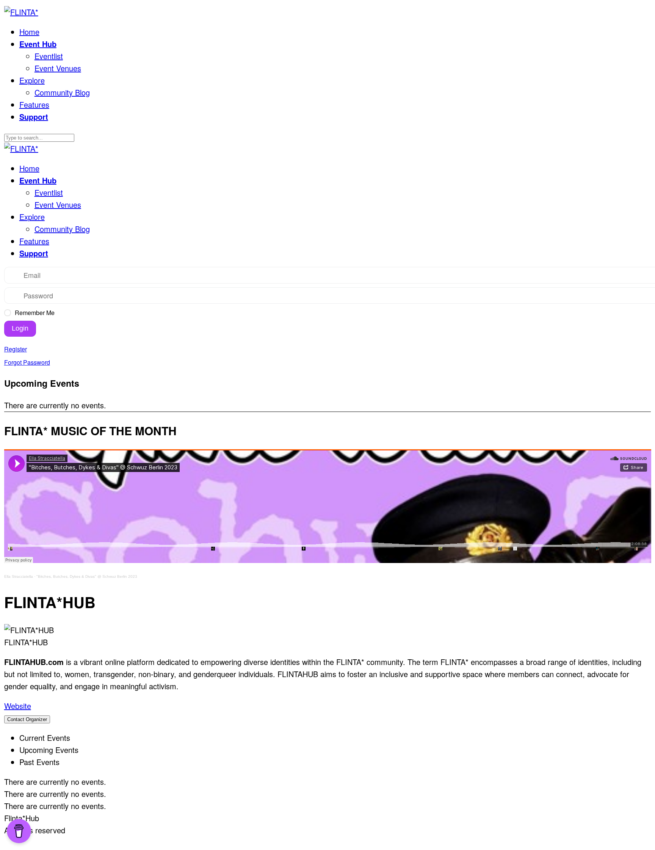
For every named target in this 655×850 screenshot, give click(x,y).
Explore (32, 80)
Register (15, 349)
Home (29, 31)
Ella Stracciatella (18, 576)
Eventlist (48, 55)
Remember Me (35, 313)
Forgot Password (27, 362)
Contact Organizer (27, 719)
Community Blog (62, 92)
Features (34, 104)
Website (17, 705)
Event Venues (57, 68)
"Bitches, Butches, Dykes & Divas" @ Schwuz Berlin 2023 (86, 576)
